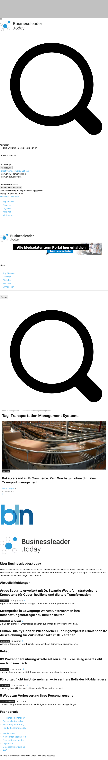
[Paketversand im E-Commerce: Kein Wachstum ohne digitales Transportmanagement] (54, 445)
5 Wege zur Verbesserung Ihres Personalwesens (36, 695)
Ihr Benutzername (8, 155)
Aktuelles (4, 600)
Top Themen (5, 685)
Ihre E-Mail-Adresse (9, 184)
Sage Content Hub (7, 701)
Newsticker (5, 641)
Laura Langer (8, 488)
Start (4, 411)
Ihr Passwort (5, 164)
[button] (54, 406)
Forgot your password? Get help (14, 171)
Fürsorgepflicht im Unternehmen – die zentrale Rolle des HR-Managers (53, 679)
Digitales (6, 471)
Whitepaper (5, 621)
